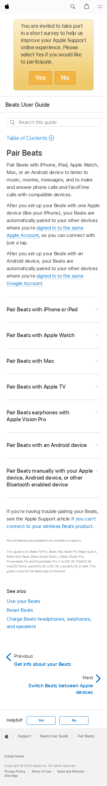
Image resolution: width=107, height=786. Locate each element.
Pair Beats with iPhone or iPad (42, 309)
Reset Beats (20, 610)
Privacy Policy (15, 771)
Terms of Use (41, 771)
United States (14, 756)
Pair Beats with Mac (30, 361)
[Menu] (100, 7)
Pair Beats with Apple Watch (41, 335)
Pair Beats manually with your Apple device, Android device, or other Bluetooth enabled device (50, 478)
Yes (40, 77)
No (65, 77)
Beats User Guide (27, 104)
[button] (73, 7)
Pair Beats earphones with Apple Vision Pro (38, 416)
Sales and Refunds (70, 771)
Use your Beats (23, 601)
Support (24, 736)
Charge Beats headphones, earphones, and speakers (49, 622)
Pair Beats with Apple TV (36, 386)
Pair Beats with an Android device (47, 445)
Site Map (11, 776)
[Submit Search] (13, 123)
